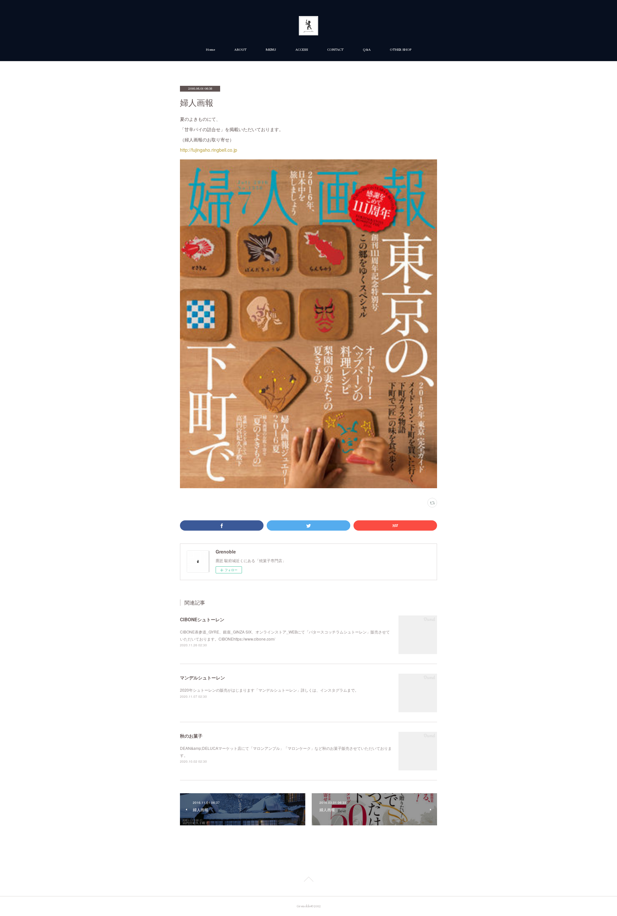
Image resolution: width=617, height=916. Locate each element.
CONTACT (335, 50)
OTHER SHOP (400, 50)
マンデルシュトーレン (202, 677)
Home (210, 50)
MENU (271, 50)
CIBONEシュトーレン (202, 619)
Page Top (308, 880)
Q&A (367, 50)
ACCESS (301, 50)
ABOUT (240, 50)
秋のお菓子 (191, 735)
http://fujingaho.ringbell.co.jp (208, 150)
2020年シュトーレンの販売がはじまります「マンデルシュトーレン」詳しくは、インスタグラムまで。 (269, 690)
